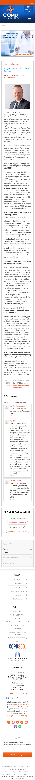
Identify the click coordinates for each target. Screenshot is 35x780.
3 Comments (10, 78)
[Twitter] (13, 722)
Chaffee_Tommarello (17, 406)
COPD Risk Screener (17, 625)
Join (25, 3)
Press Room (17, 584)
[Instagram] (21, 722)
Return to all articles (11, 64)
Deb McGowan (15, 421)
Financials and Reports (17, 591)
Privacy (29, 767)
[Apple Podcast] (15, 726)
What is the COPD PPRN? (17, 615)
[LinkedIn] (17, 722)
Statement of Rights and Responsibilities (17, 772)
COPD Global (17, 587)
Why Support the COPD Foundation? (17, 622)
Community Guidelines (17, 769)
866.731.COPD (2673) (21, 704)
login (15, 403)
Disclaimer (22, 767)
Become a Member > (17, 522)
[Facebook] (8, 722)
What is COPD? (17, 611)
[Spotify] (19, 726)
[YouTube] (26, 722)
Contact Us (17, 629)
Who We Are (17, 580)
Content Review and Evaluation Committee (17, 386)
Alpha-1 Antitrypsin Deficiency (17, 638)
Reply (12, 415)
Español (17, 641)
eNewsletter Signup (17, 754)
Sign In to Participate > (17, 531)
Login (31, 3)
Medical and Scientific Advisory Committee (17, 633)
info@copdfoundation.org (17, 715)
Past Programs (17, 599)
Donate (28, 9)
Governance (17, 595)
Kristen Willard (15, 481)
